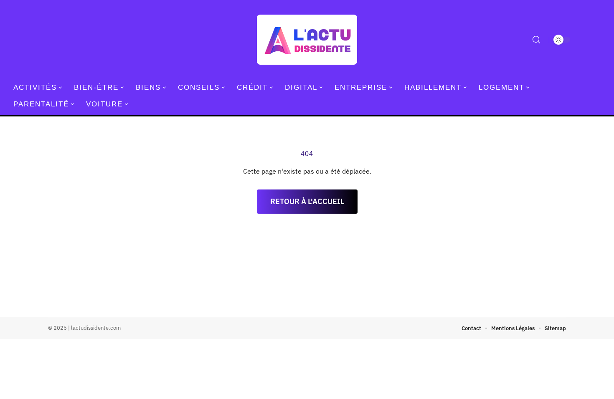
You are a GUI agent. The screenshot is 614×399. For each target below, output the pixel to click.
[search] (536, 39)
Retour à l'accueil (307, 201)
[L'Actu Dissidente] (307, 40)
